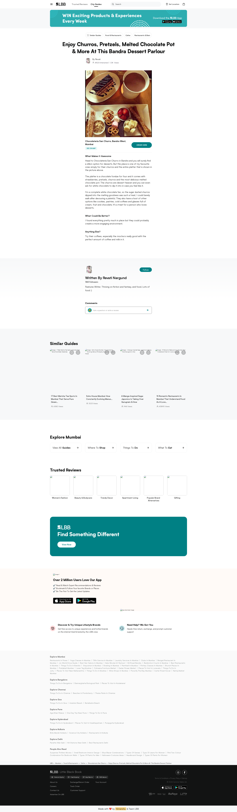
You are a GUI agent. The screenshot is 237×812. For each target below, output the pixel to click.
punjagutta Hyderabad (114, 723)
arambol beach (75, 703)
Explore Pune (56, 709)
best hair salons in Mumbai (91, 663)
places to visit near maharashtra (70, 671)
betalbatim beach (92, 703)
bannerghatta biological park (87, 683)
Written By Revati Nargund (106, 278)
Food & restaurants (71, 763)
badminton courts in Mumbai (156, 663)
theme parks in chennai (105, 693)
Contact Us (54, 790)
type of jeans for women (154, 753)
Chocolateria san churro (97, 763)
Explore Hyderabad (59, 719)
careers (53, 786)
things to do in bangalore (61, 683)
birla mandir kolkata (58, 733)
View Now (66, 544)
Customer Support (77, 790)
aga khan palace (57, 713)
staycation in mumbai (92, 665)
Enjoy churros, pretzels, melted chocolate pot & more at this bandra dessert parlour (140, 763)
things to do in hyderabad (61, 723)
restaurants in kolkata (98, 733)
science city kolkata (78, 733)
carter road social (162, 671)
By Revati (96, 59)
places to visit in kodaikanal (113, 683)
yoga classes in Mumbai (80, 660)
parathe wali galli (57, 743)
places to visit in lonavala (149, 668)
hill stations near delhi (76, 743)
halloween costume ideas (113, 755)
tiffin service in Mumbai (103, 660)
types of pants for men (89, 755)
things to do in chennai (60, 693)
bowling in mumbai (111, 665)
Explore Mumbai (57, 656)
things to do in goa (58, 703)
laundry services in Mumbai (126, 660)
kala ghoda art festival (115, 663)
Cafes (83, 763)
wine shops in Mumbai (118, 671)
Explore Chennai (58, 689)
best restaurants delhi (98, 743)
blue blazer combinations (113, 753)
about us (53, 782)
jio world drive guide (68, 663)
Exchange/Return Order (79, 782)
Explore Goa (56, 699)
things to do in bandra (70, 665)
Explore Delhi (56, 739)
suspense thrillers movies (60, 753)
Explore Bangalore (58, 679)
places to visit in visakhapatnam (88, 723)
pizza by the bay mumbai (141, 671)
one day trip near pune (77, 713)
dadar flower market (127, 668)
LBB (51, 763)
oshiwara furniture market (105, 668)
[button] (172, 4)
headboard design (134, 755)
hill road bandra (134, 663)
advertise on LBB (57, 794)
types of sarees (133, 753)
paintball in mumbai (130, 665)
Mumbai (58, 763)
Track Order (75, 786)
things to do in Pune (98, 713)
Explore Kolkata (57, 729)
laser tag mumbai (83, 668)
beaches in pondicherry (83, 693)
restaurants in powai (58, 660)
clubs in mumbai (148, 660)
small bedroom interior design (86, 753)
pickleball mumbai (66, 668)
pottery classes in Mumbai (151, 665)
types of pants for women (156, 755)
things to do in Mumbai (96, 671)
